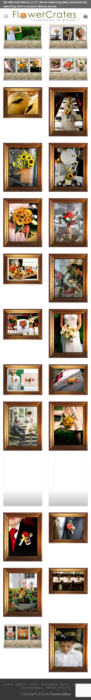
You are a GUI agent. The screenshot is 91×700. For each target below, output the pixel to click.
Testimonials (32, 687)
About (21, 684)
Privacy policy (58, 687)
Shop (33, 684)
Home (8, 684)
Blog (64, 684)
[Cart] (85, 16)
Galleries (49, 684)
